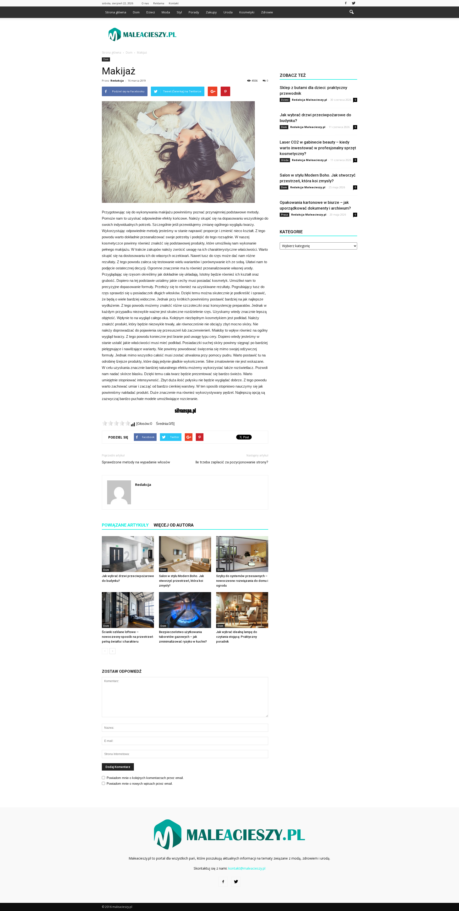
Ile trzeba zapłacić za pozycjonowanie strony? (231, 462)
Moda (166, 12)
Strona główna (115, 12)
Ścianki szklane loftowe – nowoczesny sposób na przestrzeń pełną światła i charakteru (127, 636)
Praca (284, 214)
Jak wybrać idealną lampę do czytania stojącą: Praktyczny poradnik (236, 636)
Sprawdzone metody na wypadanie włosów (136, 462)
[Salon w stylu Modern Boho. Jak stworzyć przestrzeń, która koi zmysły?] (185, 554)
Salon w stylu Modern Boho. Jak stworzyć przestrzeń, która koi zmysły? (181, 580)
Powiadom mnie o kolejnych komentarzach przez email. (145, 778)
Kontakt (174, 3)
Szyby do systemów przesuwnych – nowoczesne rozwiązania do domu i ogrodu (242, 580)
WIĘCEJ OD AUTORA (174, 525)
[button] (351, 12)
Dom (136, 12)
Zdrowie (267, 12)
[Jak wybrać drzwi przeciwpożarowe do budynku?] (128, 554)
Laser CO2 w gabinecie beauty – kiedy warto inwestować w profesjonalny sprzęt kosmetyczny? (318, 148)
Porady (194, 12)
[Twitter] (353, 3)
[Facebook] (345, 3)
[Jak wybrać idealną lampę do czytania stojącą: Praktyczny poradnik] (242, 610)
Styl (179, 12)
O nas (145, 3)
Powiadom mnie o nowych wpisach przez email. (140, 783)
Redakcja (117, 80)
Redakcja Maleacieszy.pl (309, 99)
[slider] (116, 423)
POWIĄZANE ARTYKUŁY (125, 525)
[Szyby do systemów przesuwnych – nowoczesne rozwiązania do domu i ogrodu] (242, 554)
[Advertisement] (270, 34)
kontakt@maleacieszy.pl (246, 868)
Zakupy (211, 12)
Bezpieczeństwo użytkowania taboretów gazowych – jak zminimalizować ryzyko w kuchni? (183, 636)
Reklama (158, 3)
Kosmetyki (246, 12)
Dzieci (150, 12)
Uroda (228, 12)
